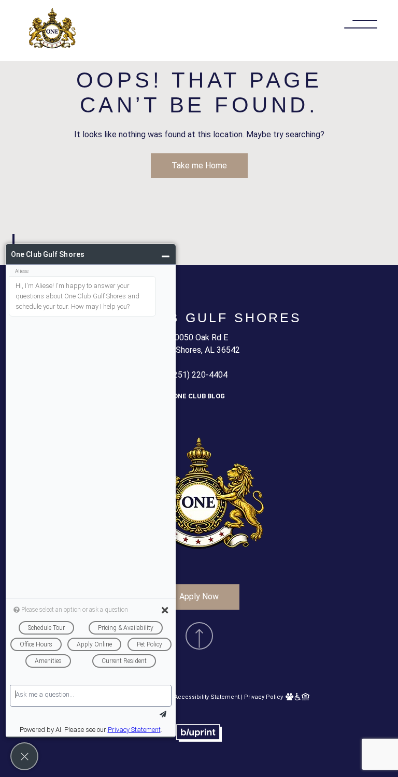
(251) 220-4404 (199, 375)
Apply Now (199, 596)
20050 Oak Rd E (199, 337)
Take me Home (199, 165)
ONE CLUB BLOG (199, 396)
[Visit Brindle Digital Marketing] (199, 739)
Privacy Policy (263, 697)
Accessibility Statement (206, 697)
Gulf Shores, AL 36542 (199, 350)
